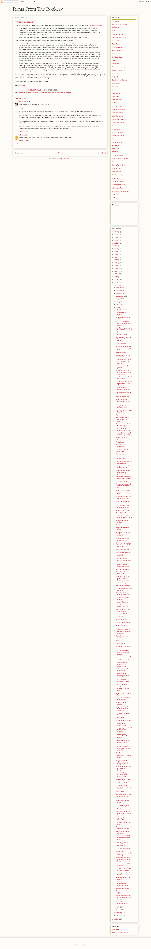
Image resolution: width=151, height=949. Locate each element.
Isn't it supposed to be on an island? (123, 610)
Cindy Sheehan (121, 343)
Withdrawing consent (122, 396)
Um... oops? (120, 791)
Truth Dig (115, 178)
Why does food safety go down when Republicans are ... (123, 578)
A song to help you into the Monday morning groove (123, 897)
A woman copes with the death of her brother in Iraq (123, 796)
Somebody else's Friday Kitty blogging (123, 698)
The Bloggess (116, 168)
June (118, 304)
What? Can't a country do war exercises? (123, 539)
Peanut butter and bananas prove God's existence (123, 401)
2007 (116, 285)
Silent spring (120, 717)
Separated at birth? (122, 619)
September (120, 296)
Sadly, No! (115, 148)
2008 (116, 282)
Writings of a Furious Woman (121, 198)
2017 (116, 257)
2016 (116, 260)
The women (22, 44)
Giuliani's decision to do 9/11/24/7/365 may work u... (123, 361)
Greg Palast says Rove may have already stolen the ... (123, 708)
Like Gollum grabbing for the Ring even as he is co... (124, 329)
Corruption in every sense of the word (122, 605)
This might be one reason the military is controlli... (123, 787)
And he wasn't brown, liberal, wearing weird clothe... (123, 323)
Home (60, 153)
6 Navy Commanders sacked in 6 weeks (123, 502)
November (119, 290)
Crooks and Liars (117, 57)
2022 (116, 243)
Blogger (86, 945)
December (119, 287)
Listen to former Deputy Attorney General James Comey (123, 780)
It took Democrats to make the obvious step (122, 688)
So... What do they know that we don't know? (124, 594)
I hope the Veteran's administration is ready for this (122, 843)
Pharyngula (116, 129)
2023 (116, 240)
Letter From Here (117, 113)
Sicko (117, 640)
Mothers (54, 92)
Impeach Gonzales (122, 602)
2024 (116, 237)
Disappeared (35, 92)
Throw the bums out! (122, 660)
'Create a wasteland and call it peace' (124, 377)
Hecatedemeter (117, 99)
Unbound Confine (118, 181)
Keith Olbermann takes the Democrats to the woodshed (123, 544)
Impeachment (120, 643)
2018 (116, 254)
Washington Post (117, 188)
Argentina (22, 92)
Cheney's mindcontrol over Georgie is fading (124, 516)
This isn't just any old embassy (122, 598)
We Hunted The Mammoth (120, 191)
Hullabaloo (115, 103)
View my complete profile (120, 932)
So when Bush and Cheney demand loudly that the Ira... (123, 762)
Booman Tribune (117, 47)
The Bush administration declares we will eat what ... (124, 383)
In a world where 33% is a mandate (123, 864)
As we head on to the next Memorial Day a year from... (123, 372)
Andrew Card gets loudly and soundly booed (124, 434)
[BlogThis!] (51, 90)
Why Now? (115, 194)
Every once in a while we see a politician (124, 462)
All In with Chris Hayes (119, 24)
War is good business (123, 622)
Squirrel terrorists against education (122, 626)
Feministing (116, 93)
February (119, 912)
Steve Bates (23, 102)
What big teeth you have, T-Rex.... (122, 573)
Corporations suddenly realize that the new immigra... (123, 631)
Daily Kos (115, 60)
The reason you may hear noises (122, 450)
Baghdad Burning (117, 34)
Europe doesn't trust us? (124, 720)
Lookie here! (120, 617)
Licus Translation (117, 116)
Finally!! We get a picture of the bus (122, 406)
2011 (116, 274)
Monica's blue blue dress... (122, 438)
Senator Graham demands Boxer (122, 902)
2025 (116, 234)
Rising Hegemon (117, 142)
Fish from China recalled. (121, 313)
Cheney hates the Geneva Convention (123, 388)
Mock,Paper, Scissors (119, 119)
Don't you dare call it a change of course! (123, 506)
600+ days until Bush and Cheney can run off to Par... (123, 748)
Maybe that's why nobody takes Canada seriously (124, 853)
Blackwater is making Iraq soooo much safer (122, 419)
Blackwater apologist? (123, 888)
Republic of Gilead (118, 135)
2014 (116, 265)
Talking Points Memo (119, 165)
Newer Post (19, 153)
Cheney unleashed (122, 334)
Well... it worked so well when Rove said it (123, 827)
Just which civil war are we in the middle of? (123, 869)
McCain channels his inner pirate (122, 669)
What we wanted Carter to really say (123, 424)
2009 (116, 279)
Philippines (69, 92)
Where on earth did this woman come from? (123, 497)
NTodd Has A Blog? (118, 122)
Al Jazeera (115, 21)
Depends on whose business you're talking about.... (122, 664)
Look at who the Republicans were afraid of (122, 675)
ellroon (21, 135)
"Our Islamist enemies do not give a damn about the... (123, 553)
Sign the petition (121, 415)
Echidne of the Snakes (119, 80)
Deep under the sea (122, 549)
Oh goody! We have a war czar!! (123, 818)
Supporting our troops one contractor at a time (123, 492)
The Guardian (116, 171)
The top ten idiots (121, 481)
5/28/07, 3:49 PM (24, 140)
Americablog (116, 27)
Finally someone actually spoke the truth (124, 466)
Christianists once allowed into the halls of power (123, 560)
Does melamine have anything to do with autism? (123, 652)
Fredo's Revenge (121, 583)
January (119, 915)
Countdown (119, 525)
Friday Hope (120, 442)
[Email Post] (45, 90)
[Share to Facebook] (55, 90)
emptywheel (116, 83)
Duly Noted (115, 77)
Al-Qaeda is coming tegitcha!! (122, 521)
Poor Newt (119, 753)
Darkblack (115, 63)
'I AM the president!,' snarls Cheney (122, 724)
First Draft (115, 96)
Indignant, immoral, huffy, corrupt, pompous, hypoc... (122, 883)
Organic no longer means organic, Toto (123, 429)
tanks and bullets (97, 25)
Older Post (102, 153)
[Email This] (49, 90)
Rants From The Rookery (38, 8)
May (117, 307)
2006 (116, 919)
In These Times (117, 106)
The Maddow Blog (118, 175)
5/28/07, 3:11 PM (24, 131)
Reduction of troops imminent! (122, 445)
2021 (116, 246)
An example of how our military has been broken (123, 768)
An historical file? (121, 614)
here (100, 121)
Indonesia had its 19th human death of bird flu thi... (123, 837)
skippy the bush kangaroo (120, 158)
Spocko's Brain (117, 162)
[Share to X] (53, 90)
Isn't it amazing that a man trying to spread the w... (123, 813)
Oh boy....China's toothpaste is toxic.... (123, 565)
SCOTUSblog (116, 152)
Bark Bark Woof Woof (119, 37)
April (117, 907)
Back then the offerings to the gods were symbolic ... (123, 534)
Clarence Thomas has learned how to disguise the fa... (123, 742)
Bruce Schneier (117, 50)
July (117, 302)
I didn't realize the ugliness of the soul (123, 680)
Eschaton (115, 86)
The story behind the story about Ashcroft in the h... (124, 807)
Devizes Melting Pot (118, 70)
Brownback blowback (122, 569)
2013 (116, 268)
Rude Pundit (116, 145)
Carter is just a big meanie (122, 637)
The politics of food (122, 513)
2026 (116, 232)
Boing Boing (116, 44)
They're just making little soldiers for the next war (123, 485)
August (118, 299)
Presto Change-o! (118, 132)
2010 (116, 277)
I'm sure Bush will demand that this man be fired (123, 735)
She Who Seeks (117, 155)
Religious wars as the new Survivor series (123, 356)
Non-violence (61, 92)
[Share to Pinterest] (57, 90)
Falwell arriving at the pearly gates (123, 457)
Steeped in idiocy (121, 352)
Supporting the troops (123, 510)
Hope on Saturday (122, 684)
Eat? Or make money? (123, 848)
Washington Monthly (118, 184)
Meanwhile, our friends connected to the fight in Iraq (123, 859)
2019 (116, 251)
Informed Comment (118, 109)
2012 (116, 271)
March (118, 910)
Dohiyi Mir (115, 73)
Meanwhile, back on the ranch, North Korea (123, 477)
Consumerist (116, 54)
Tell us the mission (122, 310)
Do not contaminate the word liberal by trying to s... (123, 347)
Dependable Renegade (119, 67)
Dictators (28, 92)
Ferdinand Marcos (45, 92)
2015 (116, 263)
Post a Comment (22, 144)
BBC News (115, 40)
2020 (116, 249)
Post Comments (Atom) (64, 158)
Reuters (114, 139)
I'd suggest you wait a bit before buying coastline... (124, 729)
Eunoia (114, 90)
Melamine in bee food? (123, 657)
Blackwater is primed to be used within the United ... (123, 338)
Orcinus (114, 126)
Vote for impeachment (123, 585)
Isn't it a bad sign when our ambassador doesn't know (123, 774)
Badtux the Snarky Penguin (121, 31)
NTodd (23, 85)
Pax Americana (121, 454)
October (119, 293)
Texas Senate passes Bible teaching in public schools (123, 472)
